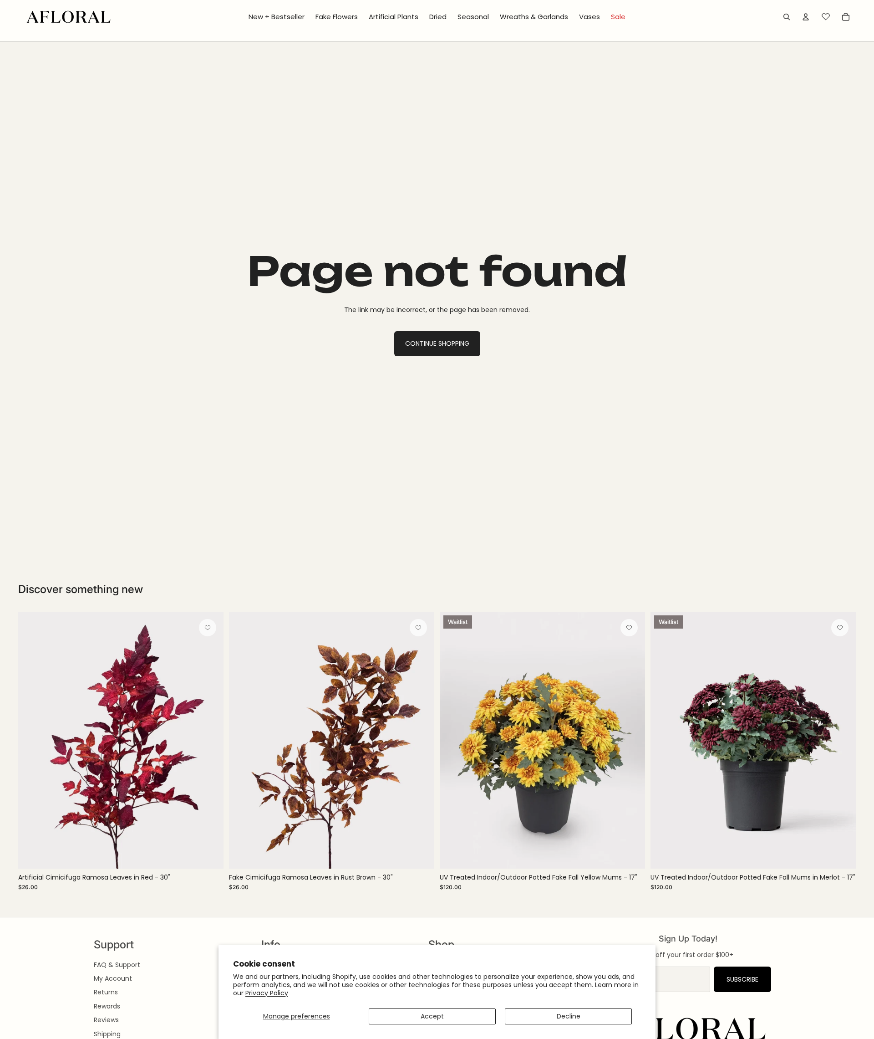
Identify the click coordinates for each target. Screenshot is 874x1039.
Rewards (107, 1006)
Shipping (107, 1034)
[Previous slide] (32, 740)
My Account (113, 978)
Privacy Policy (266, 993)
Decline (568, 1016)
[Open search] (787, 17)
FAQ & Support (117, 964)
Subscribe (742, 979)
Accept (432, 1016)
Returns (106, 992)
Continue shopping (437, 343)
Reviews (106, 1019)
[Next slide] (210, 740)
